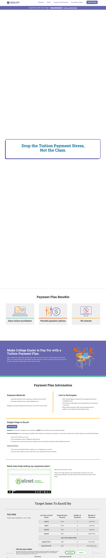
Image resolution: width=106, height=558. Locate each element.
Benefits (41, 2)
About (49, 2)
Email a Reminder (70, 8)
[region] (68, 531)
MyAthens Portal (23, 437)
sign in (36, 449)
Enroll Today (92, 2)
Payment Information (61, 2)
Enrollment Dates (77, 2)
